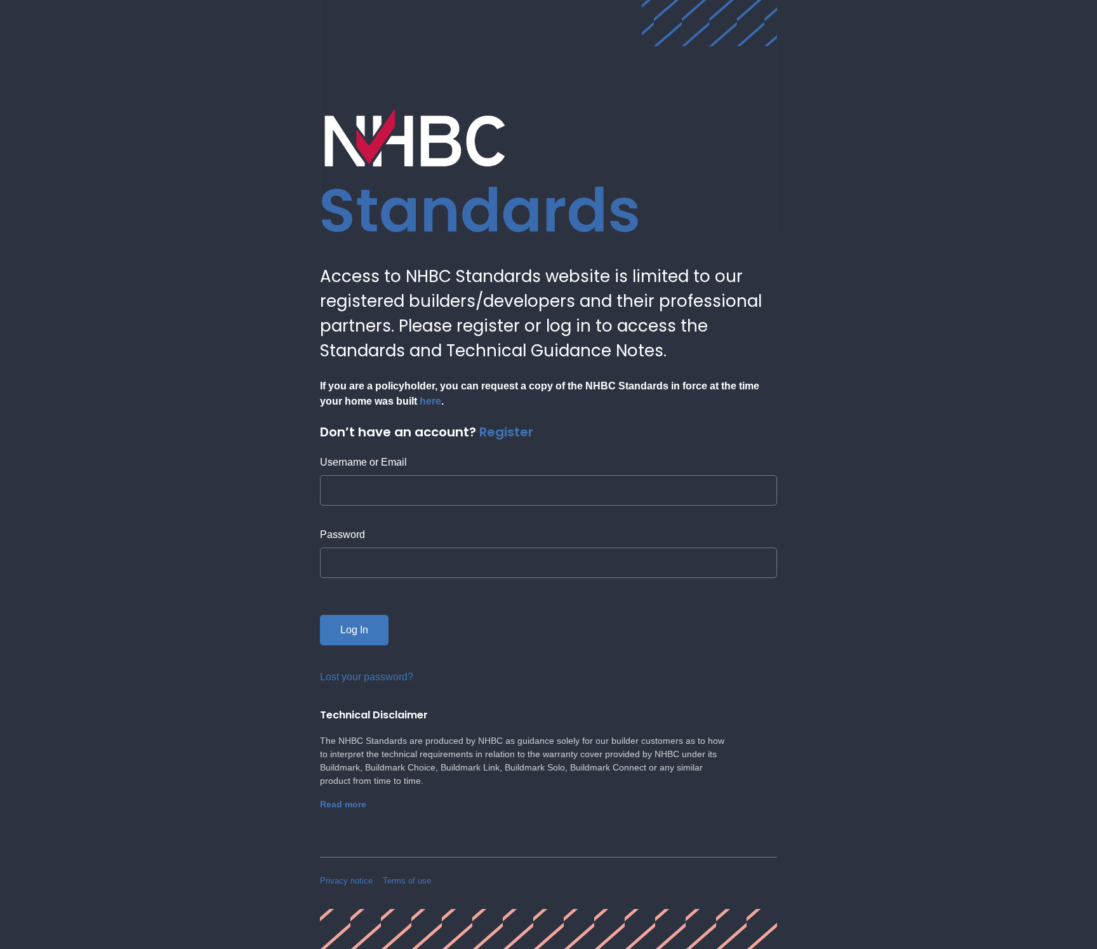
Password (342, 534)
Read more (343, 804)
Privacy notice (346, 880)
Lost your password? (366, 676)
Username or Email (363, 462)
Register (506, 432)
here (430, 401)
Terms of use (407, 880)
